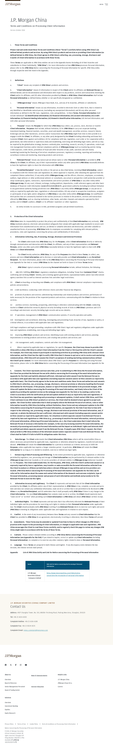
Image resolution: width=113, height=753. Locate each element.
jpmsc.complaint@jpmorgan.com (36, 630)
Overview (8, 679)
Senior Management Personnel (15, 686)
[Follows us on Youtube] (26, 665)
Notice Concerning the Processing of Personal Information (23, 728)
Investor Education (37, 687)
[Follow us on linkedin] (5, 665)
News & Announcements (39, 676)
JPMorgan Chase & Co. (65, 683)
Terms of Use (21, 724)
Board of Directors (11, 683)
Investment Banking (11, 706)
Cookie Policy (34, 724)
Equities (7, 709)
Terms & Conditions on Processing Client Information (59, 724)
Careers (60, 686)
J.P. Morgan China (63, 679)
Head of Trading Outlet (12, 690)
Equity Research (10, 713)
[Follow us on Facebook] (15, 665)
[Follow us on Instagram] (20, 665)
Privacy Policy (9, 724)
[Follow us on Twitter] (11, 665)
